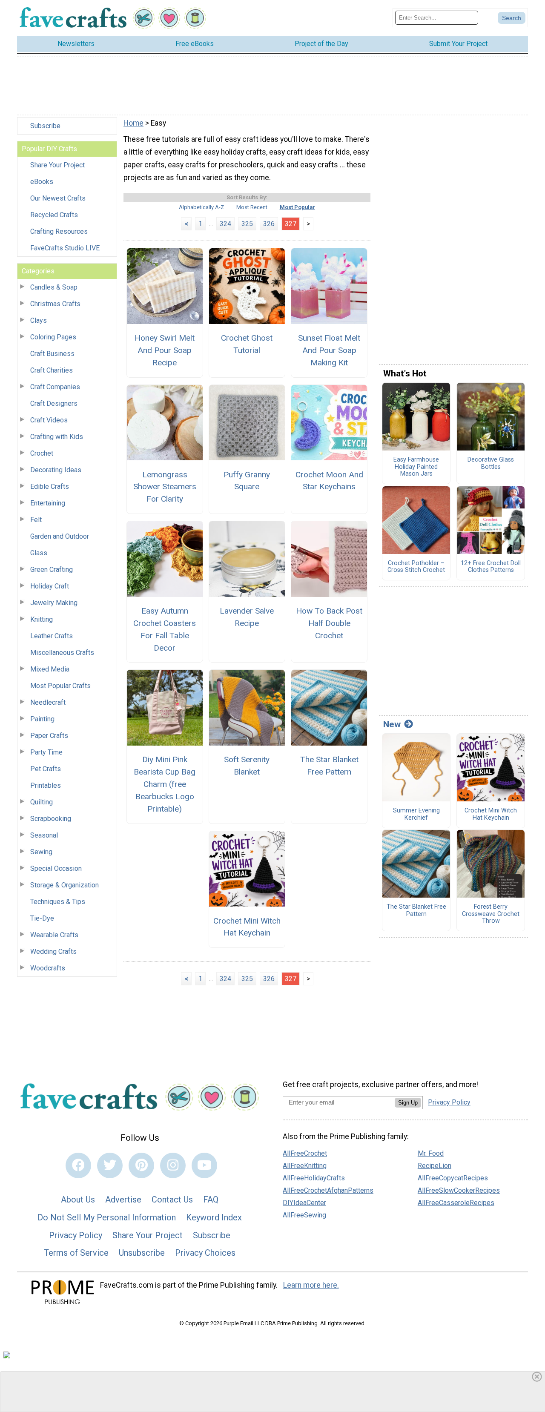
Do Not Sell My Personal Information (106, 1217)
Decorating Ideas (55, 470)
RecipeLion (434, 1166)
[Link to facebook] (78, 1165)
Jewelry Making (53, 603)
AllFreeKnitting (305, 1166)
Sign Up (408, 1102)
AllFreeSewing (304, 1215)
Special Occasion (56, 868)
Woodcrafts (47, 968)
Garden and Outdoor (59, 536)
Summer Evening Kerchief (416, 814)
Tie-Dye (42, 918)
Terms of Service (76, 1253)
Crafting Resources (59, 231)
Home (133, 123)
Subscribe (45, 126)
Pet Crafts (45, 769)
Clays (38, 320)
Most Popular (297, 207)
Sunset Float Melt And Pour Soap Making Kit (329, 350)
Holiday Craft (49, 586)
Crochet (41, 453)
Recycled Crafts (54, 215)
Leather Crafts (51, 636)
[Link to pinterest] (141, 1165)
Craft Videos (49, 420)
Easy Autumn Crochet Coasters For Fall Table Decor (164, 629)
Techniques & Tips (57, 902)
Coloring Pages (53, 337)
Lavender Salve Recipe (247, 617)
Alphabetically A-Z (201, 207)
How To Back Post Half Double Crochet (329, 623)
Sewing (41, 852)
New (392, 724)
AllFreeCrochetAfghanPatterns (328, 1190)
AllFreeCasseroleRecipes (456, 1203)
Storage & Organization (64, 885)
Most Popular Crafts (60, 686)
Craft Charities (51, 370)
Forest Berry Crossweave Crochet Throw (490, 914)
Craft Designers (53, 403)
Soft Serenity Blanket (247, 766)
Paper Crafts (49, 736)
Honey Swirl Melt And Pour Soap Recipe (165, 350)
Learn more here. (311, 1285)
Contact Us (172, 1199)
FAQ (210, 1199)
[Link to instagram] (173, 1165)
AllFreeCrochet (305, 1153)
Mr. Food (431, 1153)
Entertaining (47, 503)
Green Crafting (51, 569)
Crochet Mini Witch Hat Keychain (247, 927)
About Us (78, 1199)
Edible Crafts (49, 486)
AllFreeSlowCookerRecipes (459, 1190)
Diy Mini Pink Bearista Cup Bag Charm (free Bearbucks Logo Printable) (164, 784)
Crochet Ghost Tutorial (246, 344)
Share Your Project (57, 165)
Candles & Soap (53, 287)
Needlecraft (48, 702)
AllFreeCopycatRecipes (453, 1178)
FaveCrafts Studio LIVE (65, 248)
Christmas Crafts (55, 304)
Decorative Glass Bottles (491, 463)
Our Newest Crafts (58, 198)
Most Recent (251, 207)
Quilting (41, 802)
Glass (38, 553)
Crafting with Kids (56, 437)
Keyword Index (214, 1217)
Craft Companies (55, 387)
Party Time (46, 752)
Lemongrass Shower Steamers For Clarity (164, 487)
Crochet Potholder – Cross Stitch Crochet (416, 567)
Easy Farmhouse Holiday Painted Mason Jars (416, 466)
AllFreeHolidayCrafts (314, 1178)
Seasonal (44, 835)
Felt (36, 520)
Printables (45, 785)
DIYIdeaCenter (304, 1203)
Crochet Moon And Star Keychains (329, 481)
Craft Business (52, 354)
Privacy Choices (205, 1253)
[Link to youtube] (204, 1165)
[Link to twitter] (110, 1165)
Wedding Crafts (53, 951)
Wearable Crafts (54, 935)
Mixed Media (49, 669)
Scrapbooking (50, 819)
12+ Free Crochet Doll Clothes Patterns (491, 567)
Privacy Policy (75, 1235)
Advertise (123, 1199)
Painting (42, 719)
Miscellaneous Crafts (62, 653)
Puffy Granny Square (247, 481)
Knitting (41, 619)
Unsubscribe (142, 1253)
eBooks (41, 182)
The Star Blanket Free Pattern (329, 766)
